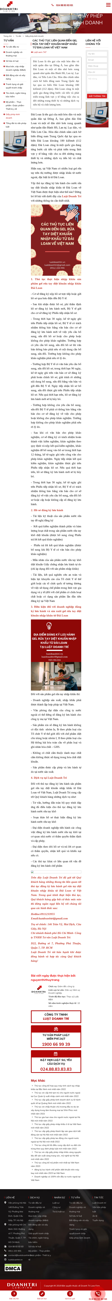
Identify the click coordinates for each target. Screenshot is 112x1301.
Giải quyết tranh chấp (38, 1233)
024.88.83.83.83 (56, 1069)
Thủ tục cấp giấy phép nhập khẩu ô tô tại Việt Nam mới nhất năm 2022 (56, 1126)
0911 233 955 (14, 1251)
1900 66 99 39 (56, 1044)
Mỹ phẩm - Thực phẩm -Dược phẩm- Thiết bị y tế (15, 105)
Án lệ (94, 1216)
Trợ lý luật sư (58, 1211)
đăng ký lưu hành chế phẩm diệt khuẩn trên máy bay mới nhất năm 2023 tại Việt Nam (55, 1171)
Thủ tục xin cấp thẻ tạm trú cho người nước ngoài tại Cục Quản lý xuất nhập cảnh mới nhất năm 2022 (55, 1094)
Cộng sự (56, 1207)
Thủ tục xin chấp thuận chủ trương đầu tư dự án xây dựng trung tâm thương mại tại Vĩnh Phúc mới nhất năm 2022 (55, 1110)
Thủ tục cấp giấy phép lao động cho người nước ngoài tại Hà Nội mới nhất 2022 (55, 1140)
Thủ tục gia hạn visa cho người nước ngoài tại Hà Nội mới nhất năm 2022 (55, 1119)
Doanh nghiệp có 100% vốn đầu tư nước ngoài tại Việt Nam (55, 1178)
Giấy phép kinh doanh (34, 36)
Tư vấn (18, 36)
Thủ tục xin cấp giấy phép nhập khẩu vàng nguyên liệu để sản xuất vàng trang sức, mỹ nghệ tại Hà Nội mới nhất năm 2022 (56, 1155)
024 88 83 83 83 (64, 5)
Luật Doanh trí (99, 1203)
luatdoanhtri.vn (15, 1259)
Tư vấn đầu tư (12, 46)
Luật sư (55, 1203)
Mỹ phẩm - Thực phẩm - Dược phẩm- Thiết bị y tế (39, 1255)
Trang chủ (8, 36)
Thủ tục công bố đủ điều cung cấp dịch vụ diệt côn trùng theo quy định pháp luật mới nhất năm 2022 (56, 1147)
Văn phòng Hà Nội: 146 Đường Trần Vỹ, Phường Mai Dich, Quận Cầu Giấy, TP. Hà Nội (17, 1212)
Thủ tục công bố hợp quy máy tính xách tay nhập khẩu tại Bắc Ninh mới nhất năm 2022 (55, 1087)
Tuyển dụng (98, 1220)
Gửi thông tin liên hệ (97, 96)
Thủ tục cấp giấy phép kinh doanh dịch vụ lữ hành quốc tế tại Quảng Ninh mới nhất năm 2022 (55, 1101)
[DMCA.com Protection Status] (13, 1267)
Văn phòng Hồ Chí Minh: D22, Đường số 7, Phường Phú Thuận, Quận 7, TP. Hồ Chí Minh (17, 1233)
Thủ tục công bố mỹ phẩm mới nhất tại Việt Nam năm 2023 (55, 1164)
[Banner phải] (97, 115)
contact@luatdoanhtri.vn (20, 1255)
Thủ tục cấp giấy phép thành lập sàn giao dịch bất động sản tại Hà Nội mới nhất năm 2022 (55, 1133)
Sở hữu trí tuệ (12, 61)
